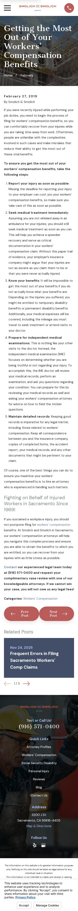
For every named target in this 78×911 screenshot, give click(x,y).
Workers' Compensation (40, 599)
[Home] (37, 8)
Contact (10, 567)
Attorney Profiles (39, 747)
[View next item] (26, 683)
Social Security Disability (39, 763)
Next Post (53, 613)
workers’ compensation (53, 525)
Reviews (39, 779)
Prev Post (25, 613)
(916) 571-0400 (39, 727)
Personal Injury (39, 771)
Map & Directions (38, 826)
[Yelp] (34, 845)
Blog (39, 787)
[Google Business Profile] (43, 845)
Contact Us (39, 795)
